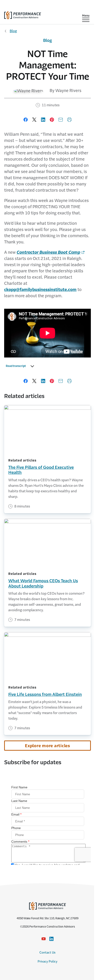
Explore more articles (47, 746)
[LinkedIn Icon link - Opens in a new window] (51, 939)
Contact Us (47, 952)
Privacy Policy (47, 961)
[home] (22, 14)
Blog (13, 31)
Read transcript (16, 366)
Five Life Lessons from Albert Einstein (45, 694)
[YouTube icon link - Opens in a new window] (44, 939)
